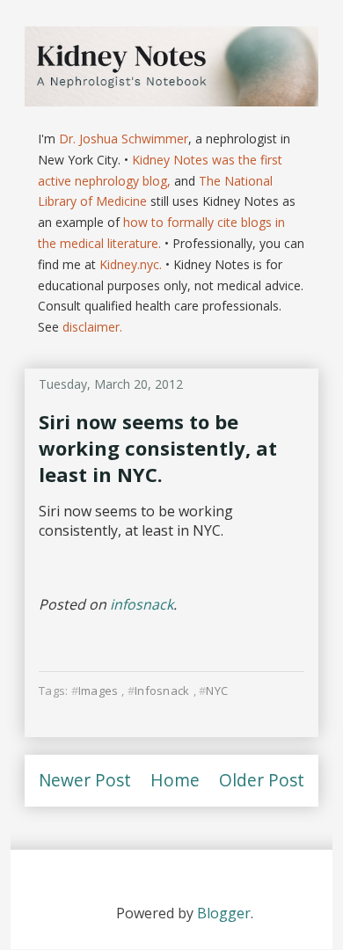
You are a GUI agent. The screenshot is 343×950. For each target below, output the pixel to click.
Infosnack (162, 690)
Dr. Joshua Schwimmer (123, 138)
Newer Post (85, 780)
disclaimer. (92, 326)
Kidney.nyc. (130, 264)
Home (175, 780)
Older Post (261, 780)
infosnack (141, 604)
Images (98, 690)
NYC (217, 690)
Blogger (224, 913)
